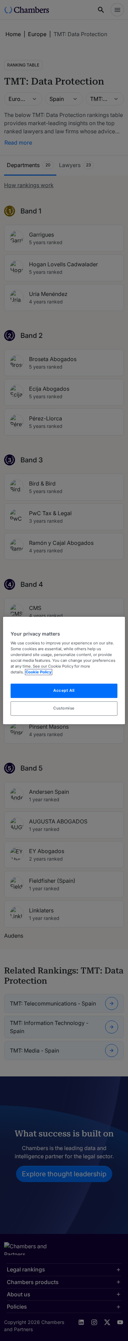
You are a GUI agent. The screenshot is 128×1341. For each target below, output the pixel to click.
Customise (64, 708)
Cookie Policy (39, 672)
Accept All (64, 690)
